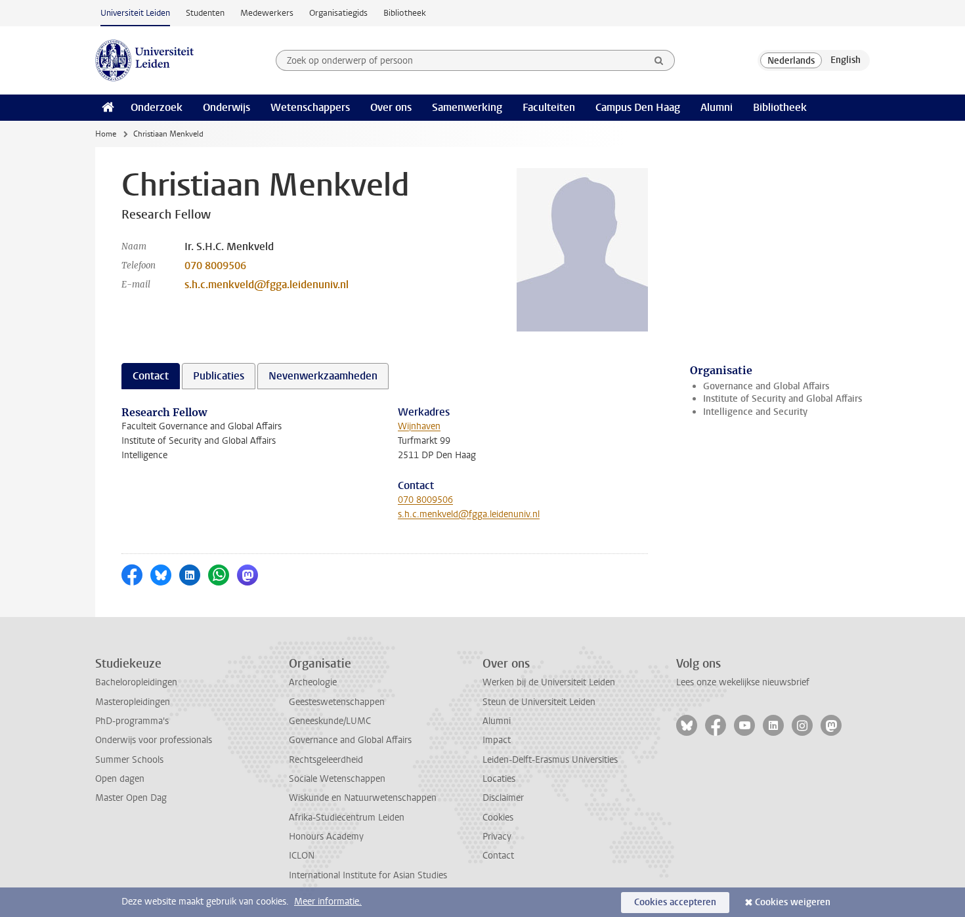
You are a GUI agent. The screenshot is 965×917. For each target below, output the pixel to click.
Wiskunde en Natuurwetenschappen (363, 798)
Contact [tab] (151, 376)
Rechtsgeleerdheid (326, 760)
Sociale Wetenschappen (337, 779)
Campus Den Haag (637, 107)
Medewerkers (266, 12)
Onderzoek (156, 107)
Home (105, 134)
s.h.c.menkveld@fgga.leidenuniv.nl (266, 284)
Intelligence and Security (755, 412)
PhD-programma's (132, 721)
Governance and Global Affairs (766, 386)
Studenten (205, 12)
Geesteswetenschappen (337, 702)
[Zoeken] (659, 60)
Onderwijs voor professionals (153, 740)
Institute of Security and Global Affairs (782, 399)
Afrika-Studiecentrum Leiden (346, 817)
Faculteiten (549, 107)
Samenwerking (467, 107)
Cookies (497, 817)
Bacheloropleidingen (136, 682)
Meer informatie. (328, 901)
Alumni (716, 107)
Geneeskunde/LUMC (330, 721)
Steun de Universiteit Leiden (538, 702)
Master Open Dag (131, 798)
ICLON (301, 855)
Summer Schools (129, 760)
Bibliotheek (404, 12)
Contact (498, 855)
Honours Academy (326, 836)
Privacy (496, 836)
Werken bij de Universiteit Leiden (548, 682)
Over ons (391, 107)
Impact (496, 740)
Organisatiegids (338, 12)
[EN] (845, 60)
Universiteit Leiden (135, 12)
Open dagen (119, 779)
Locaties (498, 779)
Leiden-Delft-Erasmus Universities (550, 760)
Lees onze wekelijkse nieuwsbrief (742, 682)
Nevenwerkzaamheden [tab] (322, 376)
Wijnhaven (419, 426)
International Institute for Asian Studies (368, 875)
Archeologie (313, 682)
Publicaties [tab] (218, 376)
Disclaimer (503, 798)
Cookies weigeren (792, 902)
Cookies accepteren (675, 902)
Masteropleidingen (132, 702)
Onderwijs (226, 107)
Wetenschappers (310, 107)
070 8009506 (215, 265)
